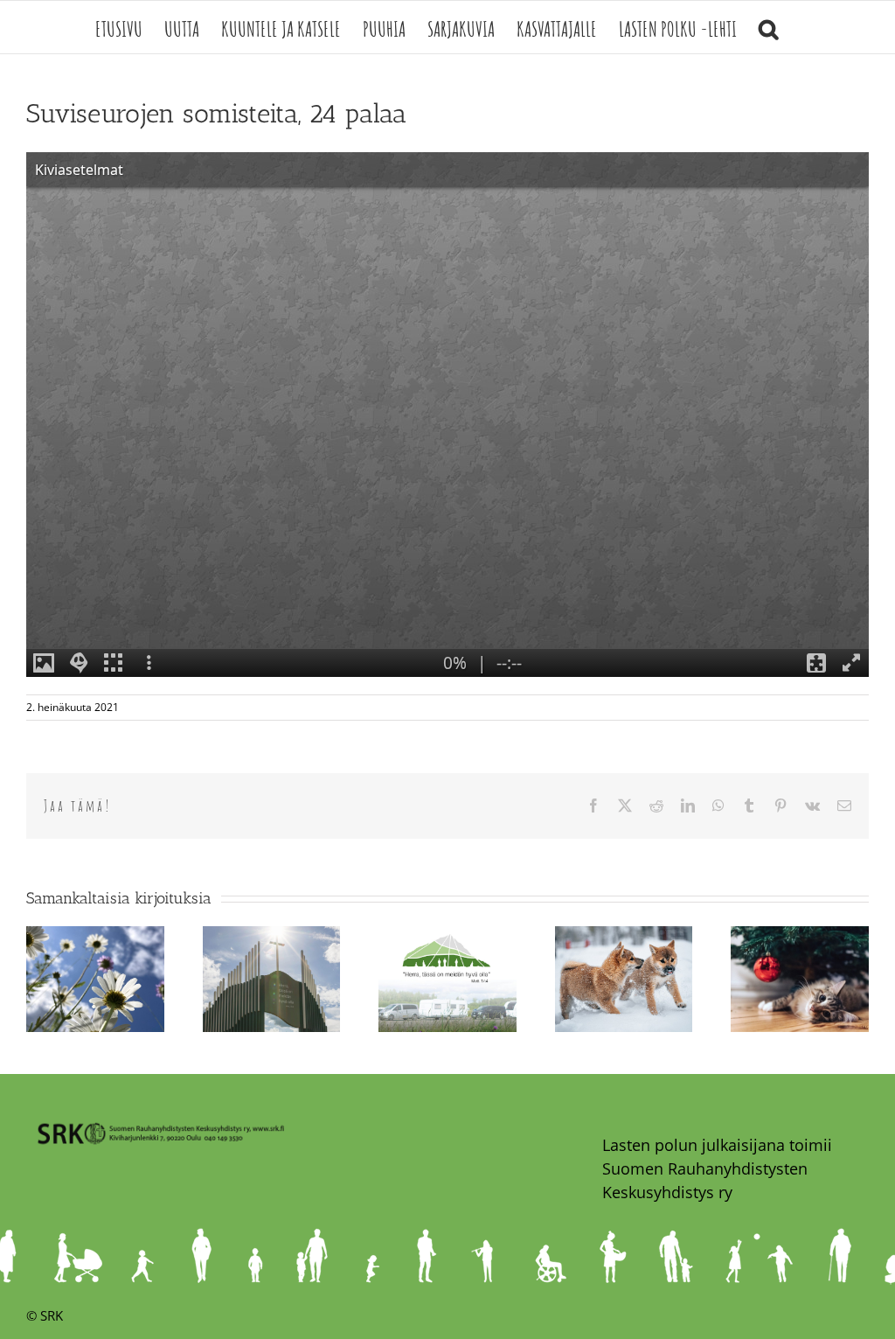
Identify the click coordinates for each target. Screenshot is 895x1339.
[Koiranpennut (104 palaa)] (624, 936)
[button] (768, 27)
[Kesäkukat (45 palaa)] (95, 936)
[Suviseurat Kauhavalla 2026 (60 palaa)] (447, 936)
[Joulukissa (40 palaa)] (800, 936)
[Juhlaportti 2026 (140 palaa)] (272, 936)
